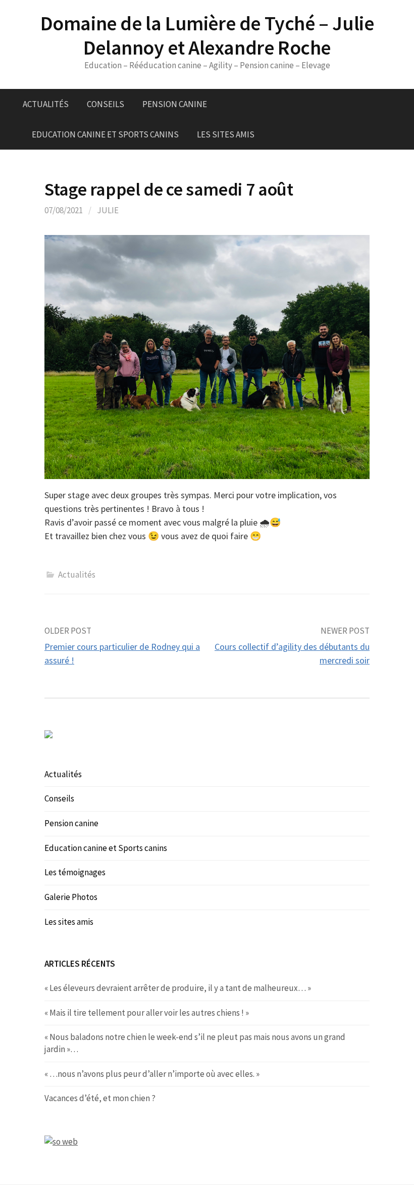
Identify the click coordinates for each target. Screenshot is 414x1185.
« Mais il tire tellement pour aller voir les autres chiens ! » (146, 1012)
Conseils (105, 104)
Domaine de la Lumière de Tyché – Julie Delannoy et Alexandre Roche (207, 35)
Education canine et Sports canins (105, 134)
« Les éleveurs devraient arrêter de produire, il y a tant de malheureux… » (177, 987)
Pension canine (174, 104)
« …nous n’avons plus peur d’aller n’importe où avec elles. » (152, 1073)
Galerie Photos (70, 897)
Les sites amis (225, 134)
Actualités (46, 104)
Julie (108, 210)
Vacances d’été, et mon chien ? (100, 1098)
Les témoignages (75, 872)
